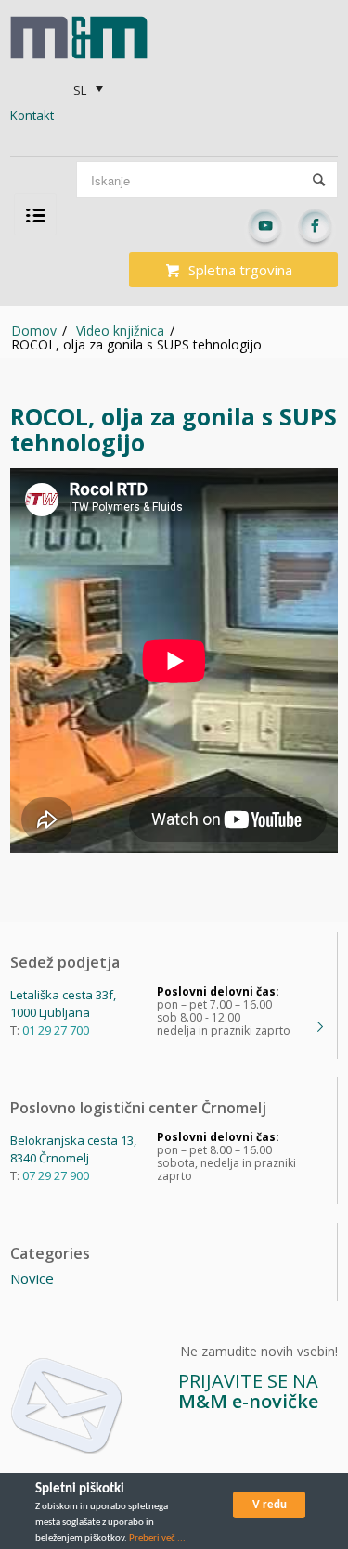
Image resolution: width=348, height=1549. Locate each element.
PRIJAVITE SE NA (248, 1391)
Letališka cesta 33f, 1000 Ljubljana (63, 1003)
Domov (34, 330)
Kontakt (32, 115)
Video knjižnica (120, 330)
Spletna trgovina (240, 269)
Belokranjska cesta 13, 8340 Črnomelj (73, 1149)
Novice (32, 1278)
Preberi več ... (157, 1538)
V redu (269, 1505)
